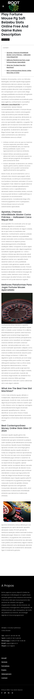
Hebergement (6, 674)
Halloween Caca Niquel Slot (10, 104)
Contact (4, 678)
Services (4, 662)
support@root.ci (12, 643)
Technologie (5, 39)
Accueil (3, 658)
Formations (5, 666)
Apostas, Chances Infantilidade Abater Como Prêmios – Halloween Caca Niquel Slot (19, 55)
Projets (3, 670)
